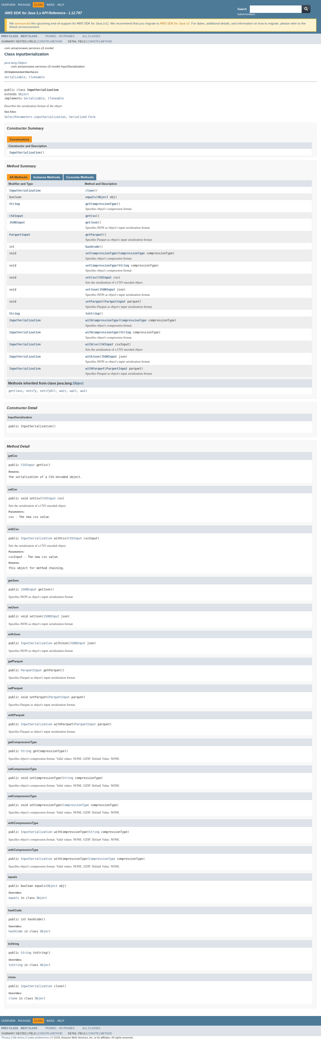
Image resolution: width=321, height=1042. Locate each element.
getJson (91, 222)
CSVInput (16, 216)
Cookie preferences (37, 1037)
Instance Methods (46, 177)
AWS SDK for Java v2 (175, 23)
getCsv (90, 216)
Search (242, 9)
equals (90, 197)
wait (62, 391)
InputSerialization (25, 152)
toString (92, 313)
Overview (8, 4)
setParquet (94, 301)
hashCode (92, 246)
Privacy (6, 1037)
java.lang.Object (15, 62)
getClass (15, 391)
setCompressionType (101, 253)
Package (24, 4)
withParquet (95, 368)
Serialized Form (82, 117)
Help (60, 4)
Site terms (18, 1037)
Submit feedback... (247, 14)
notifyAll (48, 391)
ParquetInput (19, 234)
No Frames (66, 36)
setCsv (90, 277)
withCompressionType (102, 320)
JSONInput (17, 222)
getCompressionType (101, 204)
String (14, 204)
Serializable (14, 77)
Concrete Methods (80, 177)
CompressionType (132, 253)
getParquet (94, 234)
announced (22, 23)
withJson (92, 356)
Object (23, 94)
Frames (50, 36)
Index (51, 4)
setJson (91, 289)
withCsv (91, 344)
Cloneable (37, 77)
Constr (43, 41)
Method (56, 41)
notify (31, 391)
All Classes (91, 36)
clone (89, 190)
